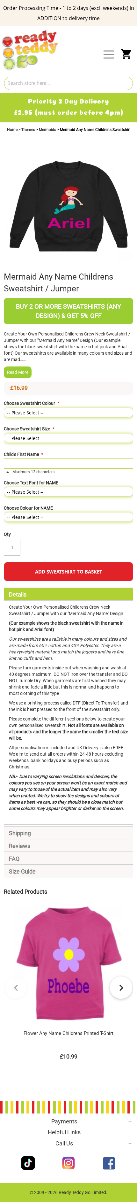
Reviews (19, 846)
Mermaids (48, 129)
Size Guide (22, 871)
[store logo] (72, 31)
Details (17, 594)
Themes (28, 129)
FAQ (14, 858)
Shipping (20, 833)
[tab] (68, 594)
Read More (17, 372)
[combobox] (68, 83)
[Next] (121, 987)
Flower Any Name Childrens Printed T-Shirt (68, 1033)
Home (12, 129)
